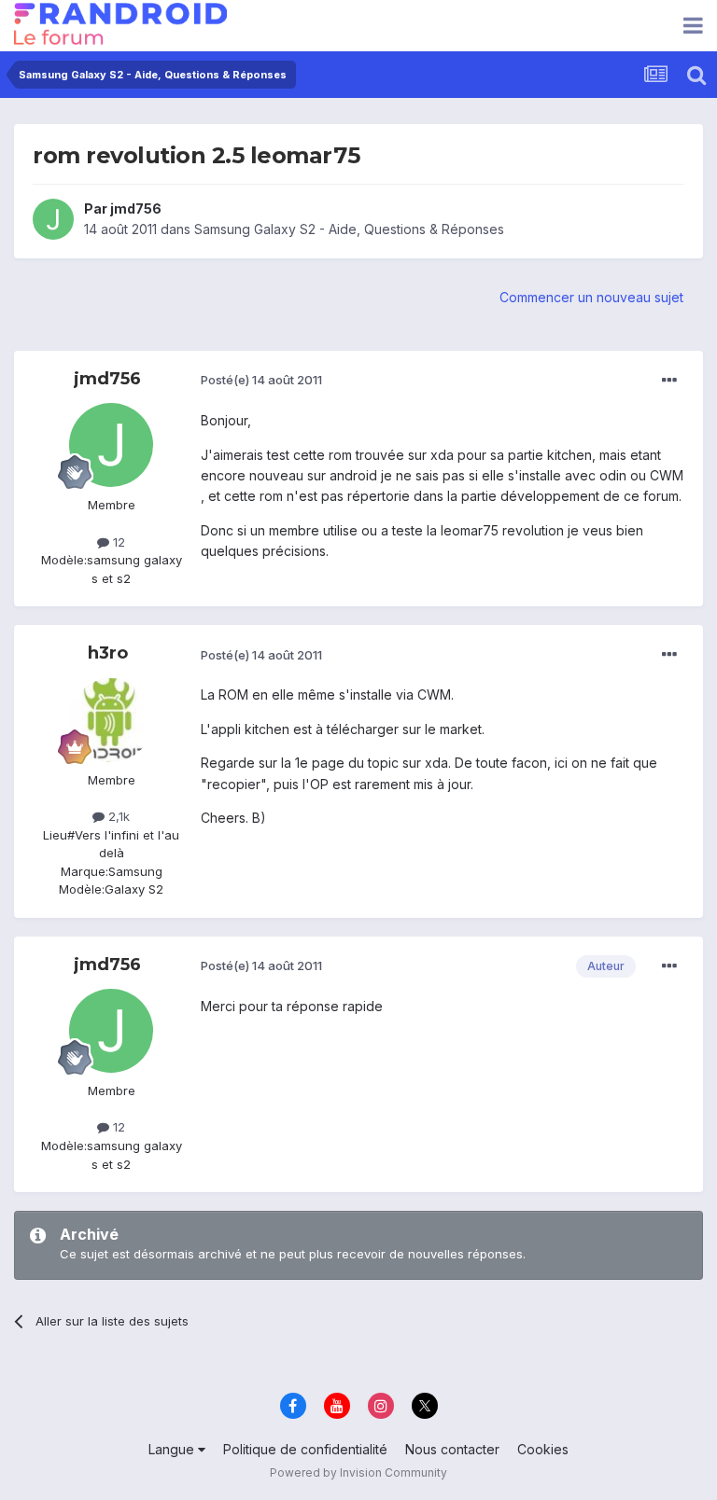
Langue (173, 1449)
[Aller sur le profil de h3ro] (111, 720)
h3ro (108, 653)
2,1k (117, 816)
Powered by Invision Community (358, 1472)
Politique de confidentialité (305, 1449)
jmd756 (136, 208)
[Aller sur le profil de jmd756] (53, 219)
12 (117, 542)
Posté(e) (261, 379)
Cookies (543, 1449)
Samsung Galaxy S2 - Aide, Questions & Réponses (349, 229)
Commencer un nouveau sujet (591, 297)
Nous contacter (452, 1449)
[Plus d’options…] (669, 380)
